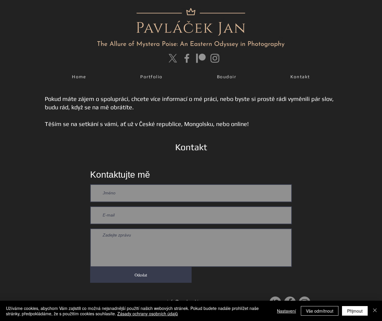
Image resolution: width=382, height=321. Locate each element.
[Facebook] (187, 58)
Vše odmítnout (319, 311)
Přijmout (355, 311)
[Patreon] (201, 58)
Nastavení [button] (286, 311)
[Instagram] (215, 58)
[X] (173, 58)
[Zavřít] (374, 310)
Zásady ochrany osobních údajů (147, 314)
